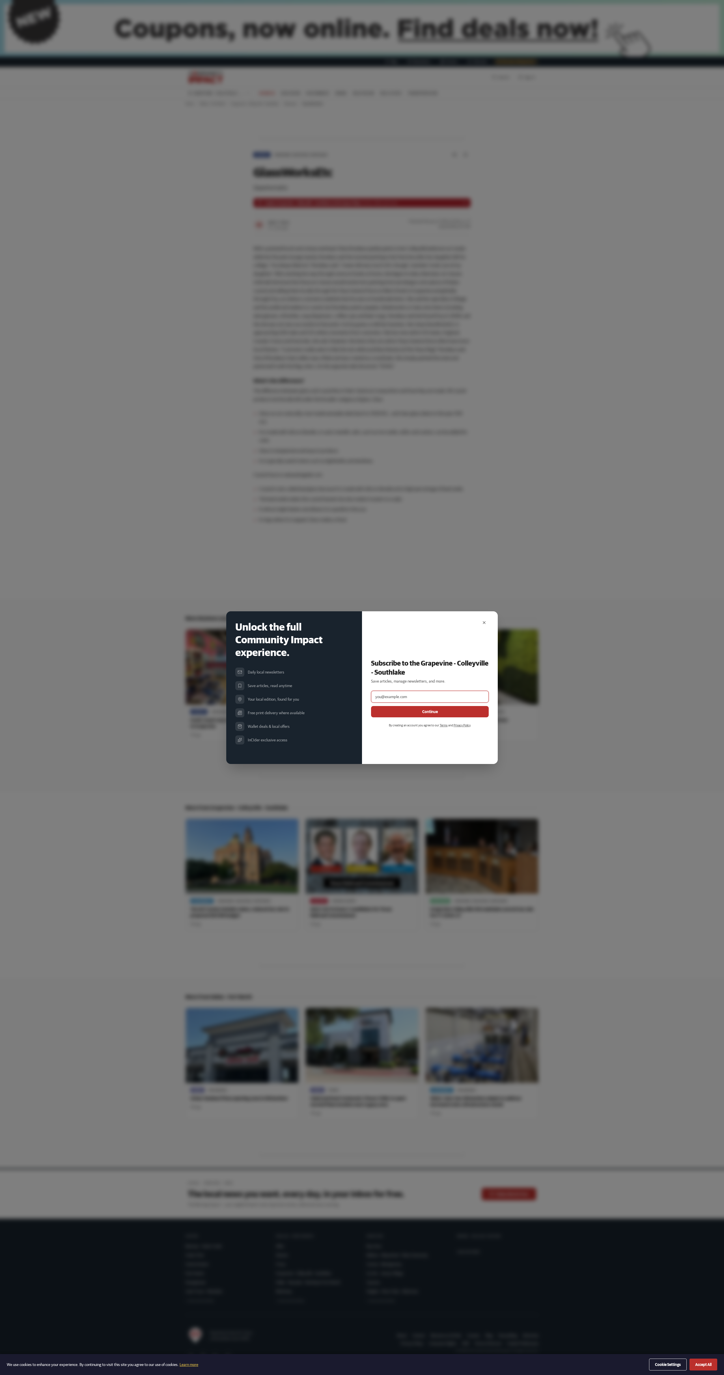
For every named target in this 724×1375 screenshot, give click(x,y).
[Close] (484, 622)
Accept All (703, 1364)
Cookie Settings (668, 1364)
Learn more (189, 1364)
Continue (430, 711)
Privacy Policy (462, 725)
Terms (444, 725)
